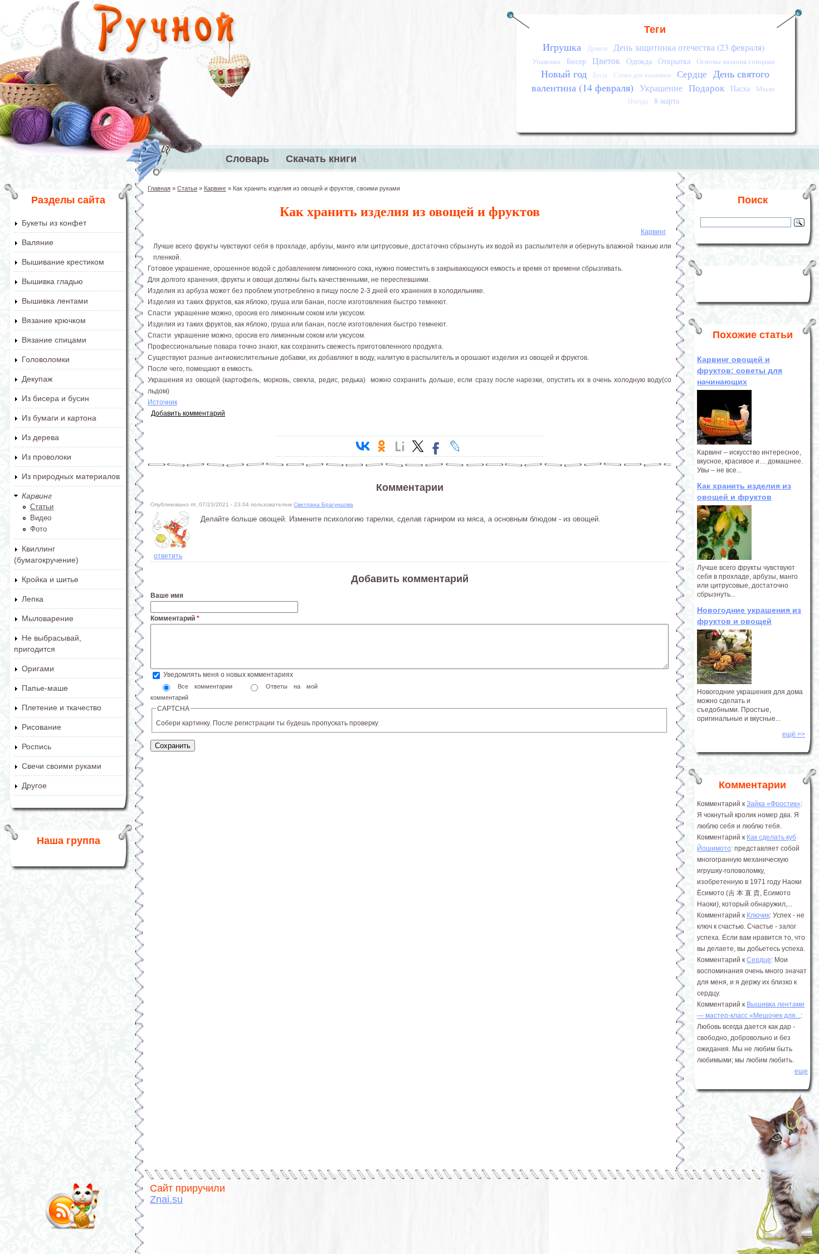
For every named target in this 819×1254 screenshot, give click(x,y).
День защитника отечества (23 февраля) (688, 47)
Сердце (692, 73)
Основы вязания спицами (735, 61)
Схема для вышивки (642, 75)
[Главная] (165, 30)
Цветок (606, 60)
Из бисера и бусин (55, 398)
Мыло (765, 89)
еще (801, 1071)
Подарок (706, 87)
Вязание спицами (54, 339)
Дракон (597, 48)
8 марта (666, 100)
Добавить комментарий (188, 413)
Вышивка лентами (55, 300)
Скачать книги (321, 158)
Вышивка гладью (52, 281)
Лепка (32, 598)
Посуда (638, 101)
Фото (38, 529)
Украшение (661, 88)
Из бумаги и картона (59, 417)
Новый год (564, 73)
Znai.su (166, 1199)
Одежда (639, 61)
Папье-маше (45, 688)
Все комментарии (208, 686)
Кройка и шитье (50, 579)
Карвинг (37, 495)
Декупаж (37, 378)
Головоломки (46, 359)
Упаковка (546, 61)
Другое (34, 785)
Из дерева (40, 437)
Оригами (38, 668)
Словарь (247, 158)
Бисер (576, 61)
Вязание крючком (54, 320)
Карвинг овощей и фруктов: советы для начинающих (739, 370)
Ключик (758, 915)
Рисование (41, 727)
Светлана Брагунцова (323, 504)
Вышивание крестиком (63, 261)
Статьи (41, 506)
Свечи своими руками (61, 766)
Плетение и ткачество (61, 707)
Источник (162, 402)
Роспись (36, 746)
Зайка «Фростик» (774, 804)
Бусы (600, 75)
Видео (40, 518)
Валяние (37, 242)
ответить (168, 556)
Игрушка (562, 46)
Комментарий (174, 618)
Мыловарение (48, 618)
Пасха (740, 88)
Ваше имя (166, 595)
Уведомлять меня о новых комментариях (228, 675)
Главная (159, 188)
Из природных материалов (71, 476)
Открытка (674, 61)
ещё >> (793, 734)
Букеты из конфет (54, 222)
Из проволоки (46, 456)
